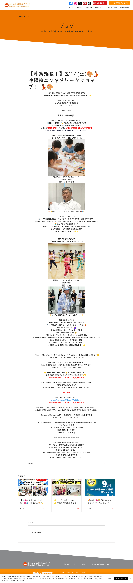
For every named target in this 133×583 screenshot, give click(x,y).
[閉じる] (130, 578)
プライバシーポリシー (17, 580)
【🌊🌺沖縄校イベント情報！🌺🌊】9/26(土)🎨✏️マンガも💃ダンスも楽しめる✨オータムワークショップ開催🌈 (32, 501)
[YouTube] (85, 3)
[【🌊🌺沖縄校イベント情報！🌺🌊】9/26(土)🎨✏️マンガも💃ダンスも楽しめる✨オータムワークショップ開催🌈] (33, 487)
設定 (109, 578)
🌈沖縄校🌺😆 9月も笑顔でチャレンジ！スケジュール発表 (99, 501)
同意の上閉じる (121, 578)
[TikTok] (89, 3)
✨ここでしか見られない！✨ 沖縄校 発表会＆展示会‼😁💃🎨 (65, 501)
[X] (80, 3)
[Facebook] (71, 3)
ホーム (21, 16)
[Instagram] (75, 3)
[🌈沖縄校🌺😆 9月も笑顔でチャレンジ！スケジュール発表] (100, 487)
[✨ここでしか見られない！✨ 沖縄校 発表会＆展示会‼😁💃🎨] (67, 487)
